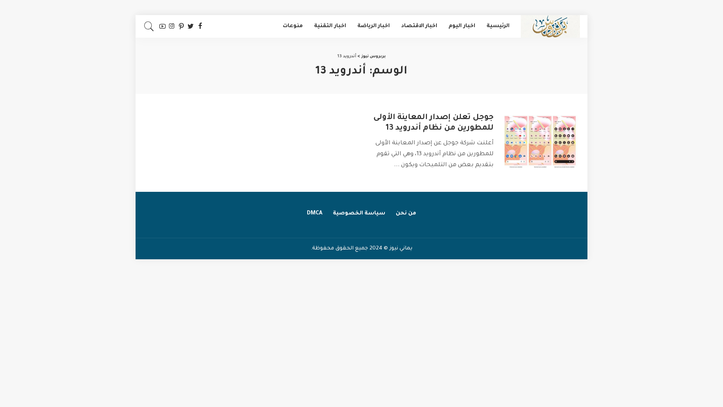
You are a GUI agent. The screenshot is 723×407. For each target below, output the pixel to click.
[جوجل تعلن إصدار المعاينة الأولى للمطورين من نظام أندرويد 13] (540, 142)
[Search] (149, 26)
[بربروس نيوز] (550, 26)
